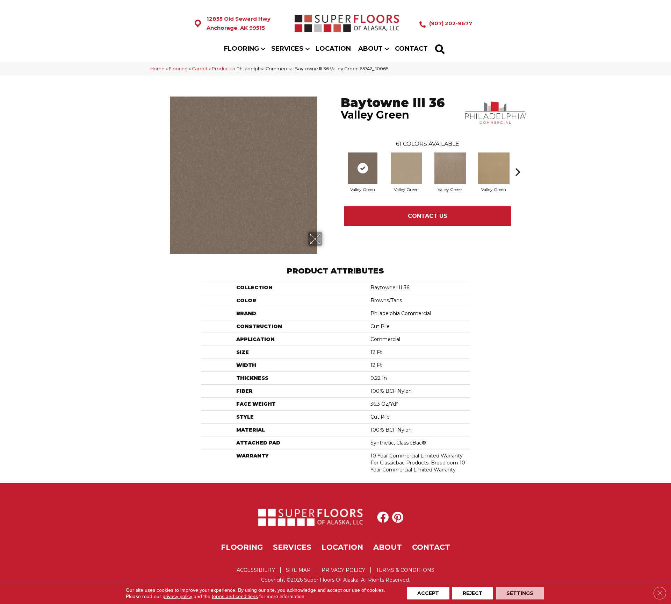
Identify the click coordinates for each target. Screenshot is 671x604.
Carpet (200, 68)
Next (518, 161)
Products (222, 68)
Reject (473, 593)
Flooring (241, 48)
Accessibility (256, 570)
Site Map (298, 570)
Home (157, 68)
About (370, 48)
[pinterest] (397, 517)
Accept (428, 593)
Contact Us (427, 216)
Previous (337, 161)
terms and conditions (235, 596)
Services (287, 48)
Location (333, 48)
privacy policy (177, 596)
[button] (263, 49)
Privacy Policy (343, 570)
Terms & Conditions (405, 570)
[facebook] (383, 517)
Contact (411, 48)
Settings (519, 593)
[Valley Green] (362, 168)
